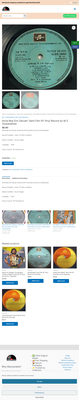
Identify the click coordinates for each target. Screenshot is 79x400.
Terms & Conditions (67, 360)
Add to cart (8, 163)
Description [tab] (6, 178)
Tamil (18, 114)
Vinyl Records (11, 114)
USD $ (74, 47)
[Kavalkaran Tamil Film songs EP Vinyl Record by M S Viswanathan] (64, 217)
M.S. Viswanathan (26, 114)
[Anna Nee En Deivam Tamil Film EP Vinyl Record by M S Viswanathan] (39, 217)
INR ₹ (74, 43)
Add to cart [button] (10, 283)
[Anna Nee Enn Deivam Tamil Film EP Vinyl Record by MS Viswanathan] (13, 217)
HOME (68, 356)
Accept (39, 381)
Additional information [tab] (20, 178)
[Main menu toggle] (75, 9)
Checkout (67, 369)
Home (4, 114)
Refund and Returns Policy (67, 363)
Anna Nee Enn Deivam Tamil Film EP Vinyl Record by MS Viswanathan (13, 227)
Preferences (39, 393)
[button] (74, 28)
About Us (67, 358)
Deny (39, 387)
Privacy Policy (39, 397)
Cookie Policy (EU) (67, 365)
